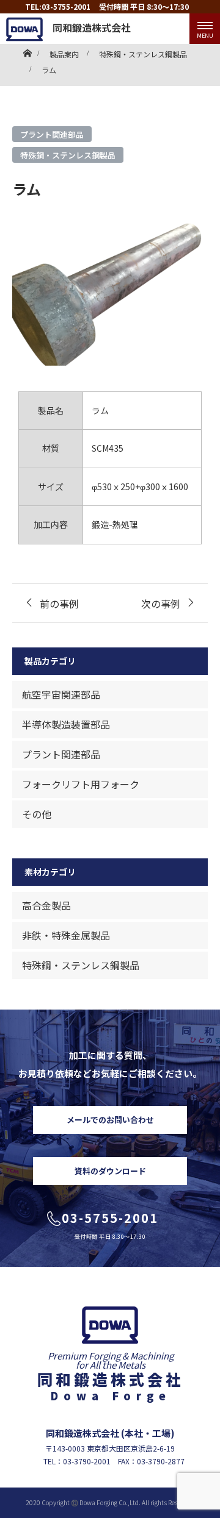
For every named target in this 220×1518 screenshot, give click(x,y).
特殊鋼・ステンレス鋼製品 (68, 155)
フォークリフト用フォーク (80, 784)
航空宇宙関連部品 (61, 694)
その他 (36, 814)
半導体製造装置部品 (66, 724)
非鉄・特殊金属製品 (66, 935)
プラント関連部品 (52, 134)
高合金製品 (46, 905)
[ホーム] (27, 50)
